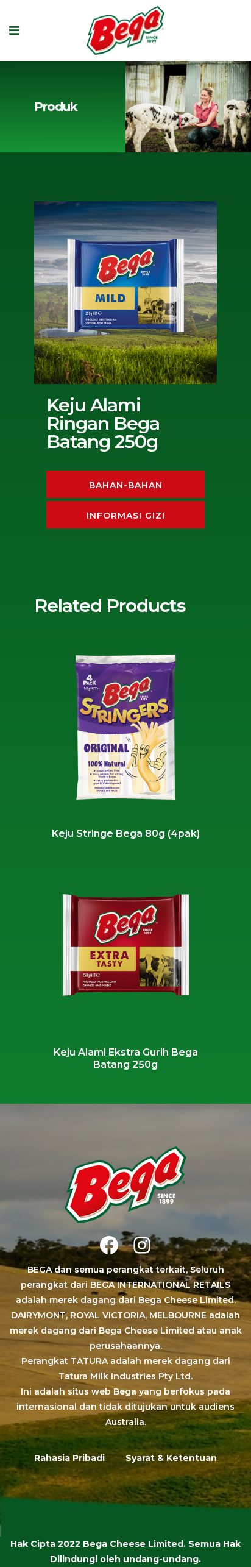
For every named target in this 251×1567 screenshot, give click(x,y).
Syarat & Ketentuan (171, 1457)
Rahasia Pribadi (69, 1457)
